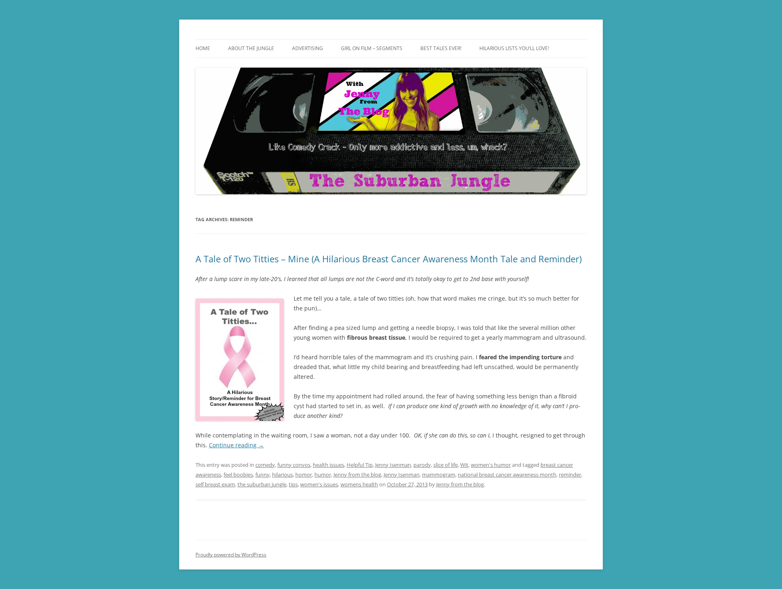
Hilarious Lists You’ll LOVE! (514, 48)
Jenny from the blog (357, 474)
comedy (265, 464)
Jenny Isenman (393, 464)
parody (422, 464)
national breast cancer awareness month (507, 474)
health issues (328, 464)
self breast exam (215, 484)
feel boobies (238, 474)
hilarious (282, 474)
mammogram (438, 474)
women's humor (491, 464)
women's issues (319, 484)
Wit (464, 464)
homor (303, 474)
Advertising (307, 48)
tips (293, 484)
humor (322, 474)
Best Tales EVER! (440, 48)
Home (203, 48)
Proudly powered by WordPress (231, 554)
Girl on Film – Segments (371, 48)
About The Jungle (251, 48)
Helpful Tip (360, 464)
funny (262, 474)
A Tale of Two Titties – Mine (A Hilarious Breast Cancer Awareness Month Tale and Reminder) (389, 259)
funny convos (293, 464)
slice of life (445, 464)
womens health (359, 484)
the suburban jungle (261, 484)
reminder (570, 474)
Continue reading (236, 445)
